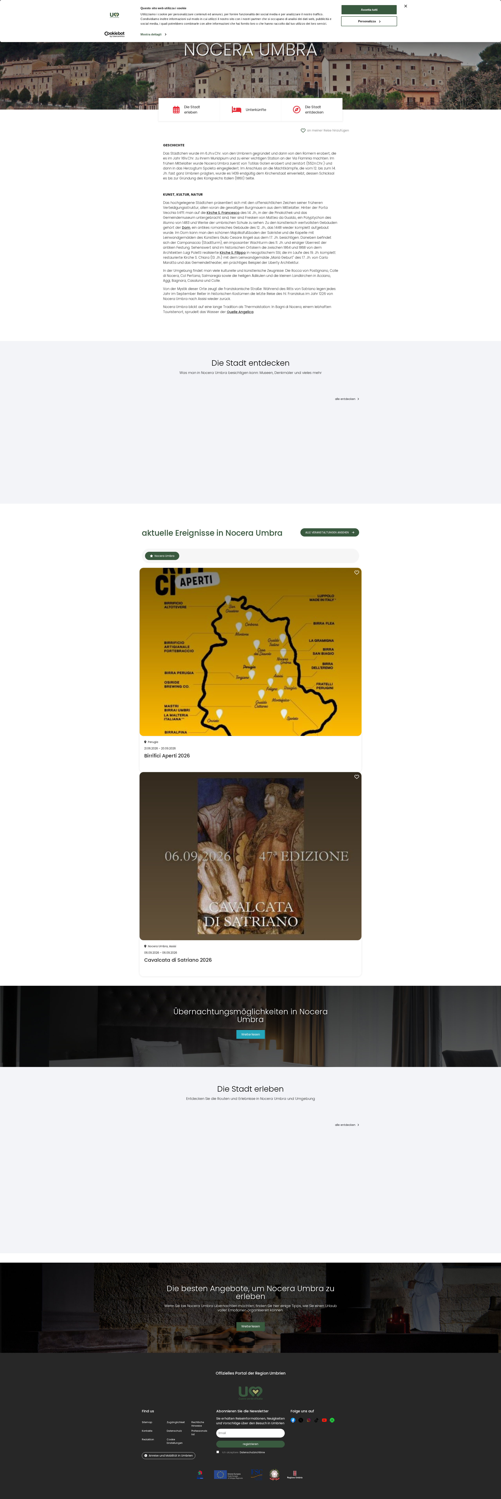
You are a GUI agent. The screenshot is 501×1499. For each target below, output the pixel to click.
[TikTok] (316, 1420)
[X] (300, 1420)
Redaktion (148, 1439)
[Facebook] (293, 1420)
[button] (175, 1441)
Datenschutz (174, 1430)
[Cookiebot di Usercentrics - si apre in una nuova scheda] (114, 34)
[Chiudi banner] (405, 6)
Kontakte (147, 1430)
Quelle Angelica (240, 312)
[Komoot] (332, 1420)
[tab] (162, 556)
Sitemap (147, 1422)
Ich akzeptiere (243, 1452)
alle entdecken (345, 399)
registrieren (250, 1444)
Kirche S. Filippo (233, 252)
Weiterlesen (250, 1034)
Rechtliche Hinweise (197, 1424)
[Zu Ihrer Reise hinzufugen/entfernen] (162, 412)
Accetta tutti (369, 9)
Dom (186, 227)
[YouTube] (324, 1420)
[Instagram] (308, 1420)
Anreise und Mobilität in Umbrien (171, 1456)
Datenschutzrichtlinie (252, 1452)
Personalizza (367, 21)
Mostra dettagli (151, 34)
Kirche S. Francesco (223, 212)
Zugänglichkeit (176, 1422)
